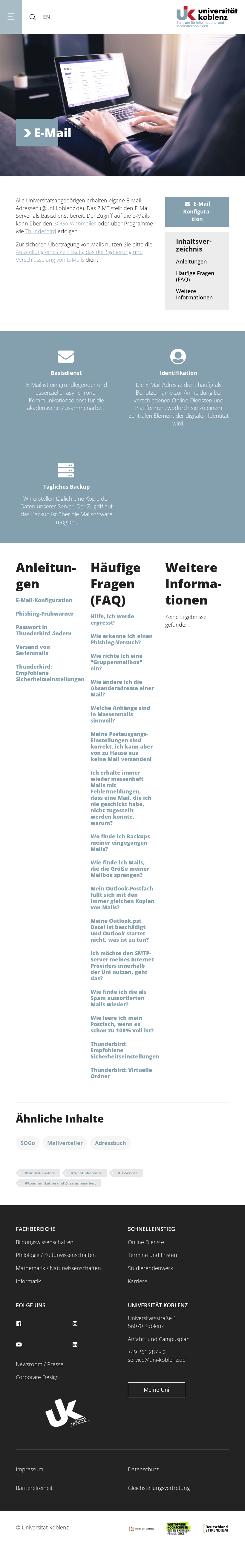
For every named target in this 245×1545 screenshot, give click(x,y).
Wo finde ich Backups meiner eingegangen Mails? (120, 842)
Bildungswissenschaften (45, 1242)
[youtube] (20, 1345)
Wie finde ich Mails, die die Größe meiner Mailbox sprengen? (120, 868)
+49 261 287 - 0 (147, 1351)
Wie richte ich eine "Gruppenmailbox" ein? (117, 662)
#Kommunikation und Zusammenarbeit (60, 1183)
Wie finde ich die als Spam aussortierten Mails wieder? (118, 998)
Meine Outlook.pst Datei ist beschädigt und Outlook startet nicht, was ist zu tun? (120, 930)
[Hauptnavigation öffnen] (11, 17)
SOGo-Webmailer (75, 223)
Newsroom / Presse (39, 1364)
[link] (197, 262)
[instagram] (75, 1324)
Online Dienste (146, 1242)
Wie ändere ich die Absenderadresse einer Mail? (122, 688)
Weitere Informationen (194, 294)
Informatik (28, 1281)
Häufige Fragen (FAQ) (195, 276)
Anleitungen (191, 261)
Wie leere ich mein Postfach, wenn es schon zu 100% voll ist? (122, 1024)
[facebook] (20, 1324)
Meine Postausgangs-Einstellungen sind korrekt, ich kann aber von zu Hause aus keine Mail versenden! (122, 746)
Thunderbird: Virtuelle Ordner (121, 1073)
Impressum (29, 1469)
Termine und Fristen (152, 1254)
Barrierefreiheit (34, 1487)
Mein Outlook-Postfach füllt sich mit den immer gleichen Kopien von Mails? (122, 898)
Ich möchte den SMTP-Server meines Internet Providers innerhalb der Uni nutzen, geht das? (122, 965)
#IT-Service (128, 1173)
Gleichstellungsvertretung (159, 1487)
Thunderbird (40, 231)
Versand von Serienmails (33, 650)
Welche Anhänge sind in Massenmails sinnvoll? (120, 714)
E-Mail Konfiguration (197, 211)
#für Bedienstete (40, 1173)
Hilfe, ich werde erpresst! (112, 619)
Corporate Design (37, 1377)
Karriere (137, 1281)
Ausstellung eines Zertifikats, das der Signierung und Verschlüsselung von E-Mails (79, 255)
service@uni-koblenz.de (157, 1359)
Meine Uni (156, 1389)
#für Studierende (86, 1173)
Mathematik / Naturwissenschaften (58, 1268)
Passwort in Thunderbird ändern (44, 630)
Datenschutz (143, 1469)
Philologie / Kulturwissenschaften (56, 1254)
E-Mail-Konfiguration (44, 600)
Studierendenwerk (150, 1268)
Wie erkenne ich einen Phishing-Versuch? (122, 639)
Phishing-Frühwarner (45, 613)
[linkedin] (75, 1345)
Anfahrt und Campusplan (159, 1339)
